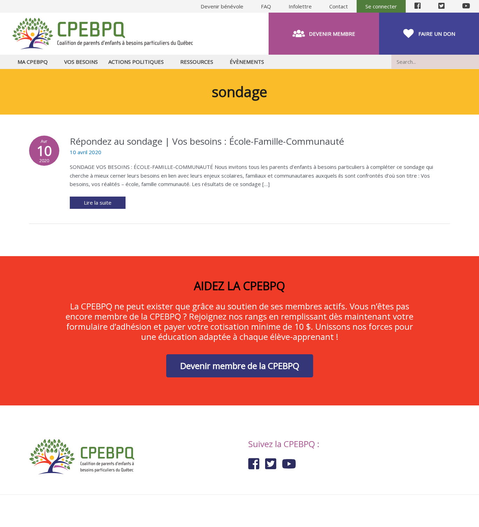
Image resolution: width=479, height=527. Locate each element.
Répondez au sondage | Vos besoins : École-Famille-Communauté (207, 141)
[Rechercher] (475, 62)
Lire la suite (99, 201)
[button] (324, 34)
